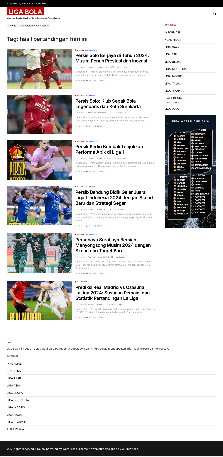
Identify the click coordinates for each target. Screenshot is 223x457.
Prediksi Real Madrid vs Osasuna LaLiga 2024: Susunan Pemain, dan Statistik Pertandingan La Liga (112, 293)
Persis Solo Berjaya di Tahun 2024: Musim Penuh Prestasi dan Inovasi (112, 58)
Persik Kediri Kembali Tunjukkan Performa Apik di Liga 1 (109, 149)
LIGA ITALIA (172, 83)
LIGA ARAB (172, 47)
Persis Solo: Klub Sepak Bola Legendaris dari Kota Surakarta (108, 103)
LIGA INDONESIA (91, 50)
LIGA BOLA (25, 12)
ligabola (123, 67)
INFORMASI (172, 32)
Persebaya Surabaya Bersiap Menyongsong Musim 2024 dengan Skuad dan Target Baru (113, 245)
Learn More (80, 80)
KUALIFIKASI (173, 39)
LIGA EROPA (173, 61)
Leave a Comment (97, 80)
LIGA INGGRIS (174, 76)
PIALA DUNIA (173, 98)
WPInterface (130, 448)
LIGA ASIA (80, 50)
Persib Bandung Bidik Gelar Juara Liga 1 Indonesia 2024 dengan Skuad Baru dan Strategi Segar (114, 197)
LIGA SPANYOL (82, 282)
